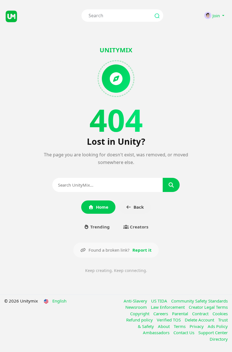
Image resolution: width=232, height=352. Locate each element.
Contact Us (184, 332)
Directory (219, 339)
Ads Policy (218, 326)
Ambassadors (157, 332)
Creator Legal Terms (208, 307)
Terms (180, 326)
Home (102, 207)
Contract (201, 313)
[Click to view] (38, 15)
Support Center (213, 332)
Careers (161, 313)
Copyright (140, 313)
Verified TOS (169, 320)
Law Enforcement (168, 307)
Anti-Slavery (136, 301)
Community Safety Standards (199, 301)
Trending (99, 227)
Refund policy (140, 320)
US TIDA (159, 301)
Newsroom (136, 307)
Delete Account (200, 320)
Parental (180, 313)
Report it (142, 250)
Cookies (220, 313)
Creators (138, 227)
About (164, 326)
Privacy (197, 326)
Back (139, 207)
